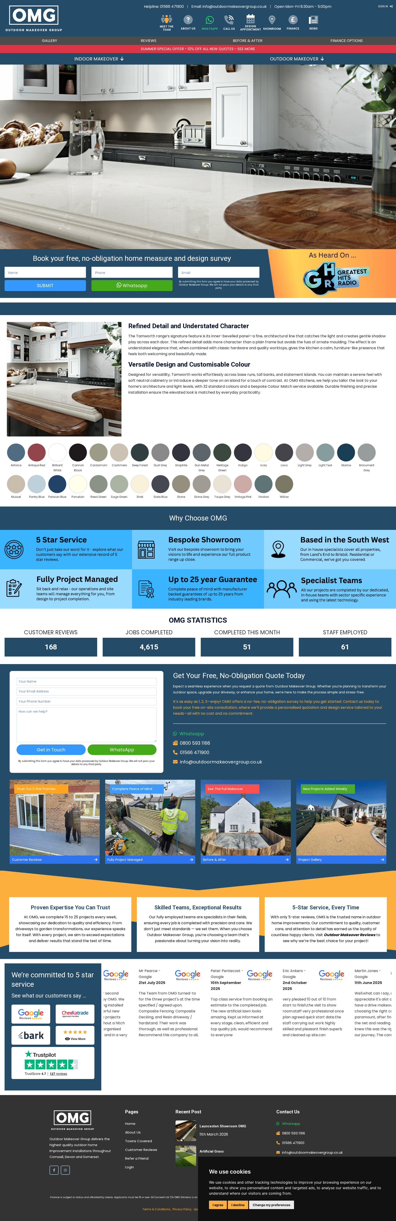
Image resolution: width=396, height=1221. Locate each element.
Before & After (247, 40)
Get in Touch (51, 750)
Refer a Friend (136, 1158)
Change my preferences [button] (271, 1205)
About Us (133, 1132)
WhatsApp (122, 750)
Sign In (383, 6)
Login (129, 1167)
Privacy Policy (182, 1209)
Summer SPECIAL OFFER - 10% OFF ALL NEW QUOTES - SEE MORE (198, 49)
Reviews (148, 40)
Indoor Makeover (96, 59)
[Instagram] (65, 1170)
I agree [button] (218, 1205)
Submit (45, 285)
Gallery (49, 40)
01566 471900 (172, 6)
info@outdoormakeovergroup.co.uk (235, 6)
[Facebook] (54, 1170)
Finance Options (346, 40)
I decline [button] (238, 1205)
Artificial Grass (212, 1151)
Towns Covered (138, 1141)
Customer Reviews (141, 1149)
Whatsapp (134, 285)
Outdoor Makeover (294, 59)
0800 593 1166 (195, 743)
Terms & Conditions (156, 1209)
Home (130, 1123)
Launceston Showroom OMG (223, 1126)
